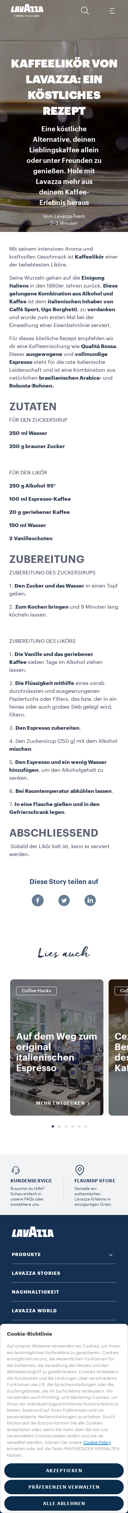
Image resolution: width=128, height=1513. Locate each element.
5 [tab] (79, 1126)
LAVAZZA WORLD (34, 1310)
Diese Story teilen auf (64, 882)
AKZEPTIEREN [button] (64, 1470)
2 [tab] (59, 1126)
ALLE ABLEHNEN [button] (64, 1503)
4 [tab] (72, 1126)
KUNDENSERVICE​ (32, 1180)
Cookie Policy (97, 1442)
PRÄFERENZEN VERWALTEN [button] (64, 1487)
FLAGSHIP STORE (95, 1180)
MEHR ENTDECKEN (60, 1103)
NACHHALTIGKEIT (35, 1292)
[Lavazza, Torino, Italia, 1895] (27, 10)
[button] (85, 10)
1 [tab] (53, 1126)
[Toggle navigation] (112, 10)
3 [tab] (66, 1126)
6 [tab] (85, 1126)
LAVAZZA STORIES (36, 1273)
